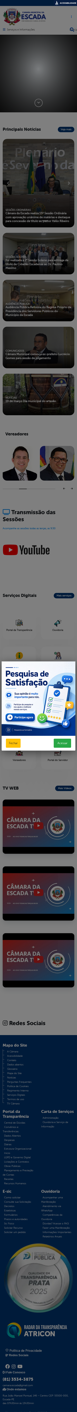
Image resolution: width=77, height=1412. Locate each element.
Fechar (13, 743)
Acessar (62, 743)
